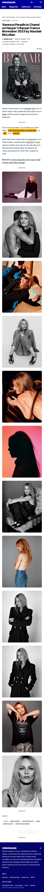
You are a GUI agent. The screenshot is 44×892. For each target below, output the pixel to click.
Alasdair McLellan (27, 821)
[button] (28, 2)
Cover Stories (6, 20)
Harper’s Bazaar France (22, 824)
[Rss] (40, 848)
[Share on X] (6, 49)
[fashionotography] (8, 2)
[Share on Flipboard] (10, 49)
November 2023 (29, 109)
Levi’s (38, 142)
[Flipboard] (37, 848)
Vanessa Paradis (10, 17)
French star (32, 139)
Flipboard (16, 133)
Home (3, 17)
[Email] (14, 49)
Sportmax (29, 142)
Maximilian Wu (8, 39)
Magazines (15, 20)
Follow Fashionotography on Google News (22, 130)
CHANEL (38, 821)
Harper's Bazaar (8, 824)
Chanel (4, 114)
